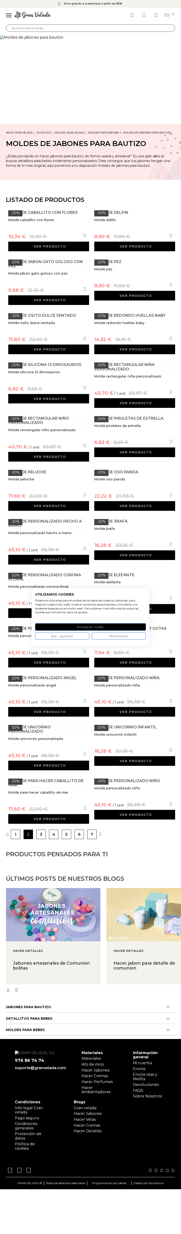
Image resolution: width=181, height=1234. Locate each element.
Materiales (91, 1058)
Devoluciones (146, 1084)
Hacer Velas (85, 1119)
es (167, 15)
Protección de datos (28, 1136)
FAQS (138, 1090)
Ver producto (50, 246)
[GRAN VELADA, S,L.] (33, 15)
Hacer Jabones (95, 1070)
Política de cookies (25, 1146)
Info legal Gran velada (29, 1110)
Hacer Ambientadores (96, 1089)
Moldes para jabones (103, 132)
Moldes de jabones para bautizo (147, 132)
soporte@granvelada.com (39, 1068)
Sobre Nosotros (147, 1096)
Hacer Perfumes (97, 1082)
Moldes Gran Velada (69, 132)
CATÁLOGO (43, 132)
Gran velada (85, 1108)
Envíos (139, 1069)
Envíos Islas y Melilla (145, 1076)
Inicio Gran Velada (19, 132)
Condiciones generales (26, 1125)
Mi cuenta (142, 1063)
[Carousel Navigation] (93, 990)
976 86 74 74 (29, 1060)
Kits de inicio (93, 1064)
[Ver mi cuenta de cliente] (144, 15)
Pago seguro (27, 1118)
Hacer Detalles (88, 1131)
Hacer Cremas (95, 1076)
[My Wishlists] (132, 15)
